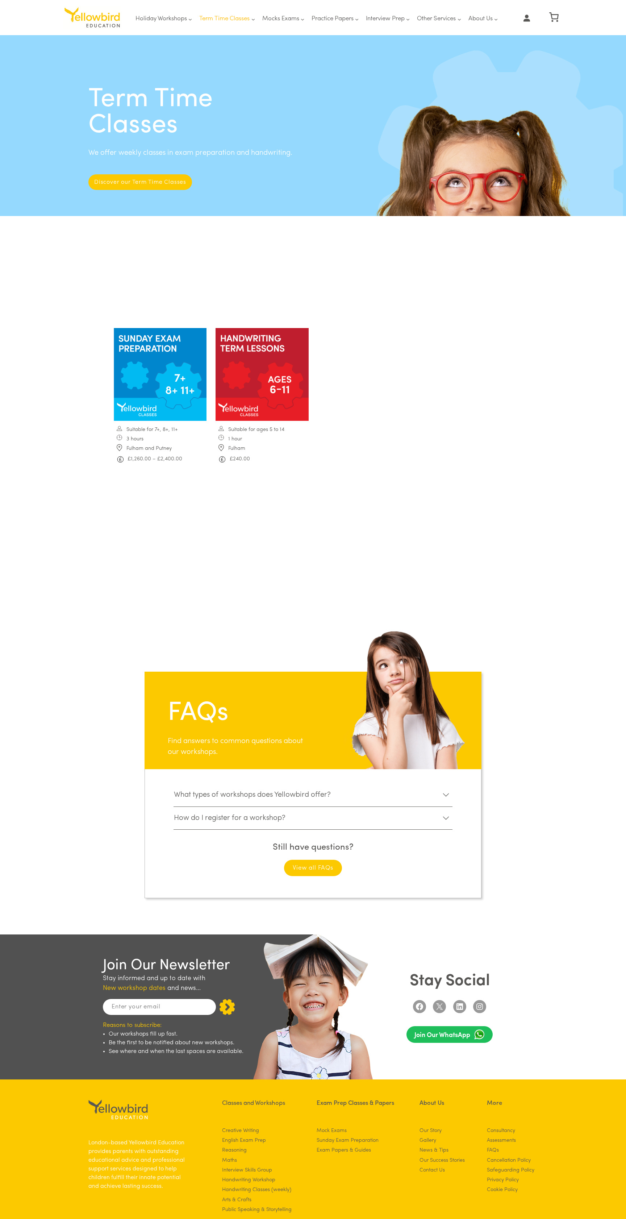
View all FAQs (313, 868)
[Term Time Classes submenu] (253, 19)
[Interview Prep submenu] (408, 19)
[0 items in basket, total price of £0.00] (554, 17)
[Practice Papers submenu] (357, 19)
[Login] (526, 18)
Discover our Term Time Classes (140, 182)
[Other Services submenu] (459, 19)
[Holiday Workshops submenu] (190, 19)
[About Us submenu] (496, 19)
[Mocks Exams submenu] (302, 19)
